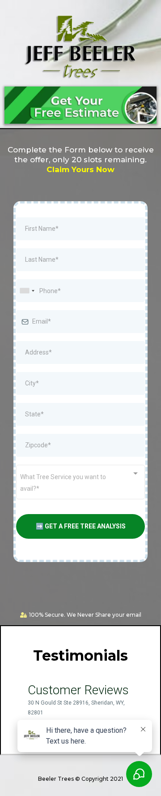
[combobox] (27, 291)
